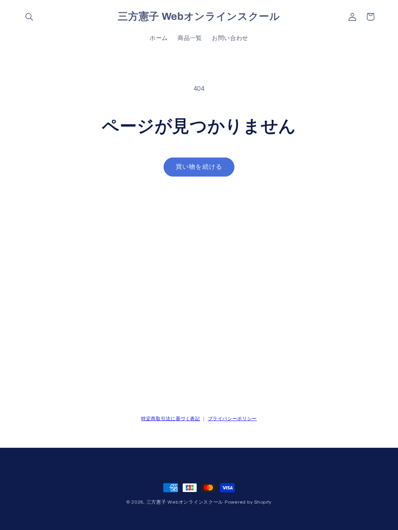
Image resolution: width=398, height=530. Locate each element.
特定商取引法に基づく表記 (170, 418)
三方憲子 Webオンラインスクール (185, 502)
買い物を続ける (199, 167)
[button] (29, 17)
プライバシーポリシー (232, 418)
